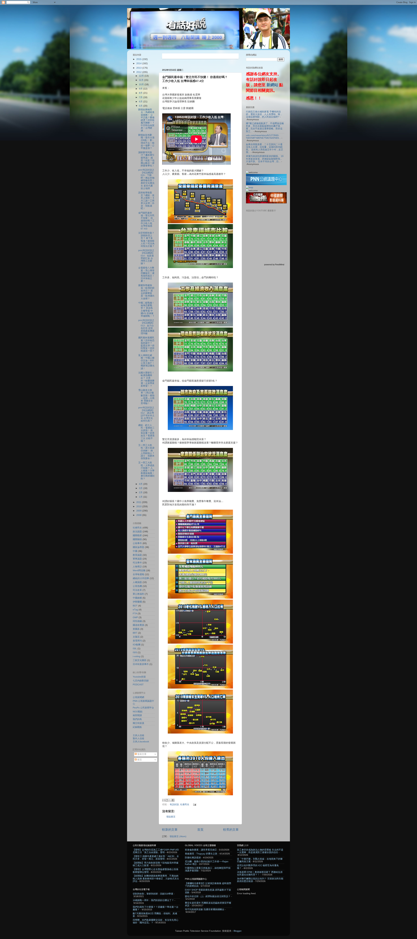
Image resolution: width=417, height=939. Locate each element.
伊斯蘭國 (137, 602)
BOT (135, 605)
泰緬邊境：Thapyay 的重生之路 (201, 853)
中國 (135, 551)
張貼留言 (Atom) (178, 836)
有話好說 (174, 804)
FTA (135, 613)
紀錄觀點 (137, 727)
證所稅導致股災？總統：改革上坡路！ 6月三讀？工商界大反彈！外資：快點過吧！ (146, 200)
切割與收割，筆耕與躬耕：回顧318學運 (153, 894)
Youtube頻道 (139, 677)
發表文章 (141, 754)
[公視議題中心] (266, 184)
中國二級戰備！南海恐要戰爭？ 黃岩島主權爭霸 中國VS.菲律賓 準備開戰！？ (146, 309)
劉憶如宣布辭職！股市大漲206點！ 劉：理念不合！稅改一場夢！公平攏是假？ (146, 141)
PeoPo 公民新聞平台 (143, 707)
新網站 (272, 85)
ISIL (135, 648)
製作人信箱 (138, 738)
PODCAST (138, 684)
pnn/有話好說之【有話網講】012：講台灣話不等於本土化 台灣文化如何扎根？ (146, 414)
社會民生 (184, 804)
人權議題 (137, 582)
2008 (139, 515)
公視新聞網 (138, 697)
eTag (135, 609)
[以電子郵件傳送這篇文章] (163, 800)
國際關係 (137, 539)
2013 (139, 68)
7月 (141, 97)
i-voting (136, 656)
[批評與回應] (249, 187)
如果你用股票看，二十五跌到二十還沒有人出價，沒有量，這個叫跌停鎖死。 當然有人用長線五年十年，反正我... (264, 148)
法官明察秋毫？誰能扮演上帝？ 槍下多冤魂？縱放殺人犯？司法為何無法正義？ (146, 239)
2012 (139, 72)
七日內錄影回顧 (141, 680)
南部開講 (137, 715)
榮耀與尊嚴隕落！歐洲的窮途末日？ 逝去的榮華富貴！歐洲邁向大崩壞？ (146, 292)
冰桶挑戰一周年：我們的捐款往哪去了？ (153, 900)
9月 (141, 88)
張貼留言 (170, 816)
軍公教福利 (138, 594)
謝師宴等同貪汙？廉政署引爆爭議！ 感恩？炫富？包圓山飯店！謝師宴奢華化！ (146, 159)
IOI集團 (136, 644)
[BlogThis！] (166, 800)
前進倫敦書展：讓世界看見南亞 (201, 850)
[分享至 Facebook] (173, 800)
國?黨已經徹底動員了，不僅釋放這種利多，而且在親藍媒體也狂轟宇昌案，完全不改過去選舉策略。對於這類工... (265, 127)
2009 (139, 511)
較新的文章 (170, 829)
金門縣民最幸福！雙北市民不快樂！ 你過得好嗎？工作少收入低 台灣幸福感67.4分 (146, 221)
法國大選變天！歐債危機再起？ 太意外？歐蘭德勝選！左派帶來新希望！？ (146, 379)
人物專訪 (137, 566)
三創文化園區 (139, 660)
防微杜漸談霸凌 (193, 857)
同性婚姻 (137, 621)
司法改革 (137, 590)
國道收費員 (138, 625)
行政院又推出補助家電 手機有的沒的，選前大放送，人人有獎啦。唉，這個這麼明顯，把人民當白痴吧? (264, 114)
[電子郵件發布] (194, 804)
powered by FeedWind (274, 264)
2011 (139, 502)
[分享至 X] (170, 800)
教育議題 (137, 555)
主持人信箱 (138, 735)
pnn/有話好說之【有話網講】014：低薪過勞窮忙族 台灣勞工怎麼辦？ (146, 257)
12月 (141, 76)
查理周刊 (137, 641)
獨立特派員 (138, 723)
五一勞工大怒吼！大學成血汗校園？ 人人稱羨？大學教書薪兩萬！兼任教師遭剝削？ (146, 470)
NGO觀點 (138, 711)
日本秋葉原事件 (141, 664)
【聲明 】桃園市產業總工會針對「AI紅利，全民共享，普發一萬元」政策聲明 (156, 857)
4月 (141, 484)
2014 (139, 63)
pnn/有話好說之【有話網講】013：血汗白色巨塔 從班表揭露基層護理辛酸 (146, 327)
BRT (135, 633)
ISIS (135, 652)
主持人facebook (141, 741)
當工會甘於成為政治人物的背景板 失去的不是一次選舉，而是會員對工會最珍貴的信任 (260, 851)
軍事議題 (137, 559)
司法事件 (137, 562)
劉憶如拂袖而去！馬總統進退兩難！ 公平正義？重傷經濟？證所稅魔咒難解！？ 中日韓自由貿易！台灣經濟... (147, 120)
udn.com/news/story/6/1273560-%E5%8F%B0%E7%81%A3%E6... (263, 136)
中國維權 (137, 598)
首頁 (200, 829)
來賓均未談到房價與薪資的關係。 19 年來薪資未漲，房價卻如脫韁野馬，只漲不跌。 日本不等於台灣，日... (264, 159)
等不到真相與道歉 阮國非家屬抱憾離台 (204, 909)
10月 (141, 84)
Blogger (237, 931)
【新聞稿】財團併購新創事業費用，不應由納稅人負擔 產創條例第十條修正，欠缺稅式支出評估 (156, 878)
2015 (139, 59)
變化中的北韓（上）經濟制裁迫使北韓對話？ (207, 896)
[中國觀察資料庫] (266, 202)
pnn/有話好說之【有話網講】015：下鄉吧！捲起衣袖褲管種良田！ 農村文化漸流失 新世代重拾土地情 (146, 179)
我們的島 (137, 719)
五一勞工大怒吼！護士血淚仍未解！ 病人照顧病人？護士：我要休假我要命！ (146, 452)
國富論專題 (138, 547)
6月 (141, 101)
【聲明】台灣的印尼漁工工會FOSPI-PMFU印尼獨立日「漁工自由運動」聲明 (156, 851)
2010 (139, 506)
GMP (135, 617)
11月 (141, 80)
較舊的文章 (231, 829)
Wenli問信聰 (139, 570)
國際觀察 (137, 535)
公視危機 (137, 586)
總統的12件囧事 (141, 578)
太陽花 (136, 637)
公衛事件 (137, 543)
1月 (141, 497)
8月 (141, 93)
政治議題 (137, 531)
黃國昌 (136, 629)
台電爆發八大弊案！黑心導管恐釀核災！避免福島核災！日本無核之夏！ (146, 274)
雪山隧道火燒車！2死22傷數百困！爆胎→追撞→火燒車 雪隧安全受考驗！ (146, 397)
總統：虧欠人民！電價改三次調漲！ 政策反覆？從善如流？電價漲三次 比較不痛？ (146, 433)
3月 (141, 488)
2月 (141, 492)
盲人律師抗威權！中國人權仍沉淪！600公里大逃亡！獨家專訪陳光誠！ (146, 362)
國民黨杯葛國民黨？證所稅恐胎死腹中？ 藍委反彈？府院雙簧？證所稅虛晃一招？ (146, 344)
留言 (139, 759)
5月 (141, 106)
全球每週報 (138, 574)
